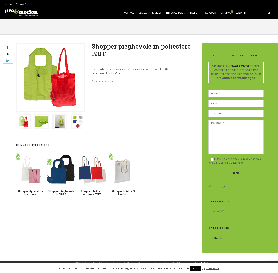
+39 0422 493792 (17, 3)
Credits (204, 262)
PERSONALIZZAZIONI (175, 12)
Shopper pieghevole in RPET (61, 193)
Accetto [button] (195, 268)
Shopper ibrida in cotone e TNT (92, 193)
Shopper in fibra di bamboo (123, 193)
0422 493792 (240, 65)
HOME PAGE (128, 12)
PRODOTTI (195, 12)
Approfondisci (210, 268)
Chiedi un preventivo (102, 81)
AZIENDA (143, 12)
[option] (23, 121)
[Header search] (269, 13)
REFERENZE (156, 12)
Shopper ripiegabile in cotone (30, 193)
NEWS (227, 12)
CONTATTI (241, 12)
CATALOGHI (210, 12)
